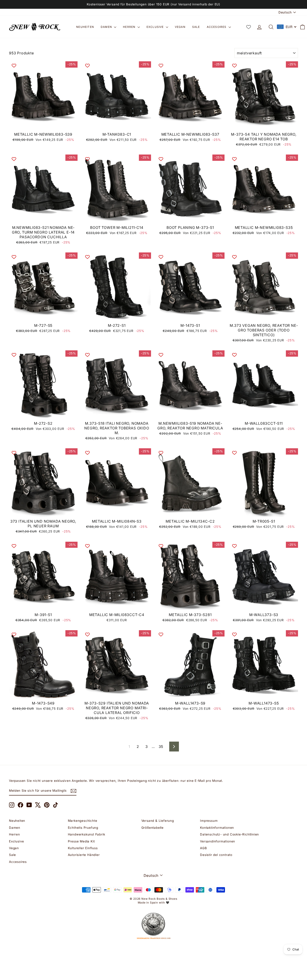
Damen (107, 27)
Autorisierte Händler (84, 855)
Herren (129, 27)
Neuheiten (85, 27)
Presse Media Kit (81, 841)
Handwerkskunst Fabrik (86, 834)
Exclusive (156, 27)
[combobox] (287, 26)
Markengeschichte (82, 820)
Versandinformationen (217, 841)
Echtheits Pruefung (83, 827)
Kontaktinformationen (217, 827)
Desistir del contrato (216, 855)
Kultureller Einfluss (83, 848)
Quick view (43, 124)
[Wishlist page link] (248, 27)
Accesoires (217, 27)
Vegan (180, 27)
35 (161, 746)
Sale (196, 27)
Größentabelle (152, 827)
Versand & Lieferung (157, 820)
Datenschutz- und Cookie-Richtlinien (229, 834)
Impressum (209, 820)
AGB (203, 848)
